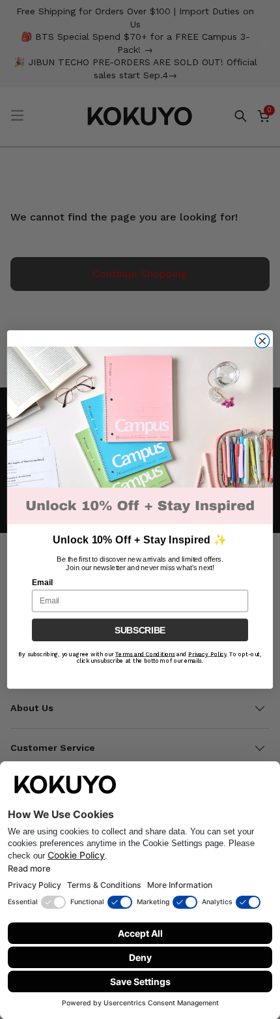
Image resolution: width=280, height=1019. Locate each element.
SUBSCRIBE (140, 630)
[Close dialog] (262, 341)
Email (42, 582)
